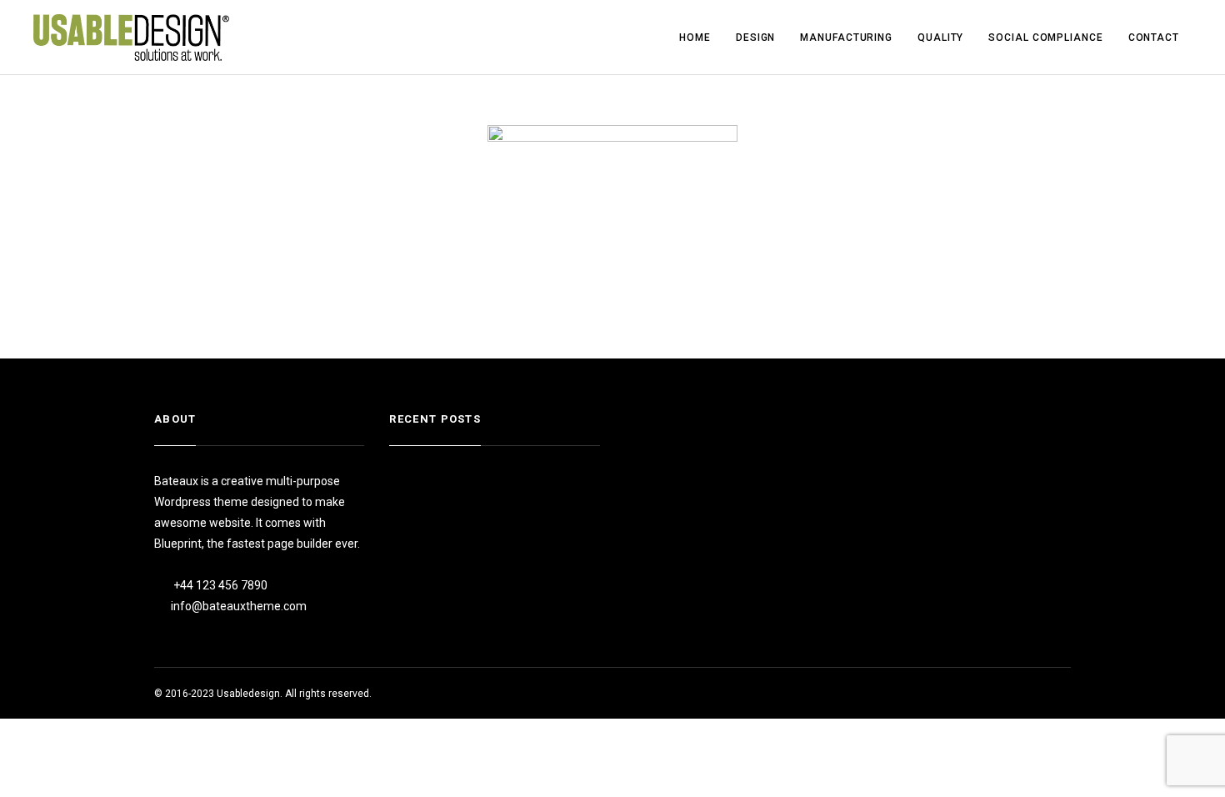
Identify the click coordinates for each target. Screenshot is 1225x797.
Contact (1153, 37)
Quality (940, 37)
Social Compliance (1045, 37)
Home (695, 37)
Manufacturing (846, 37)
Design (755, 37)
